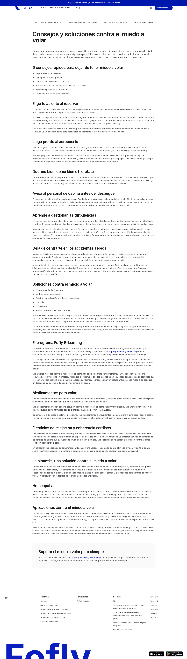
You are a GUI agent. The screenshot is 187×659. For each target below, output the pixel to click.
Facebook (154, 601)
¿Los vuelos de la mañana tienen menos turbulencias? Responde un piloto (127, 615)
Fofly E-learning (83, 601)
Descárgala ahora (112, 3)
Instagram (154, 609)
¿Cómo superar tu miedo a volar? (54, 609)
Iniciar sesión (162, 8)
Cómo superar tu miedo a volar (47, 22)
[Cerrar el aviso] (184, 3)
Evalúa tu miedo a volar (60, 8)
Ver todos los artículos (122, 630)
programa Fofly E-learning (124, 351)
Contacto (44, 601)
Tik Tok (153, 617)
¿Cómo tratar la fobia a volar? (52, 617)
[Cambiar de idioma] (150, 7)
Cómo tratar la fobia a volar (115, 22)
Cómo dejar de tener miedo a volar (82, 22)
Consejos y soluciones (143, 22)
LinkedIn (153, 605)
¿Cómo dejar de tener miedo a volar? (56, 613)
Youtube (153, 613)
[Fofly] (23, 7)
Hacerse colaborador (49, 605)
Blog (78, 8)
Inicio (43, 8)
